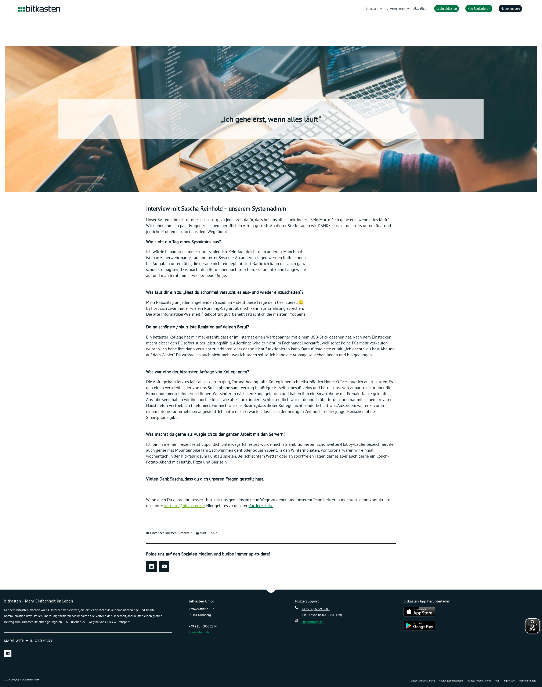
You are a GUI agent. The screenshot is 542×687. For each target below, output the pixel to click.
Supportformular (312, 622)
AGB (497, 680)
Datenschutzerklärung (423, 680)
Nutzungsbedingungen (451, 680)
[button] (380, 8)
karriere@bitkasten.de (184, 505)
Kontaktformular (199, 632)
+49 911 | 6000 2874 (203, 626)
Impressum (509, 680)
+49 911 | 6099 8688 (315, 609)
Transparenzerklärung (479, 680)
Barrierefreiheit (527, 680)
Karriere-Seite (261, 505)
